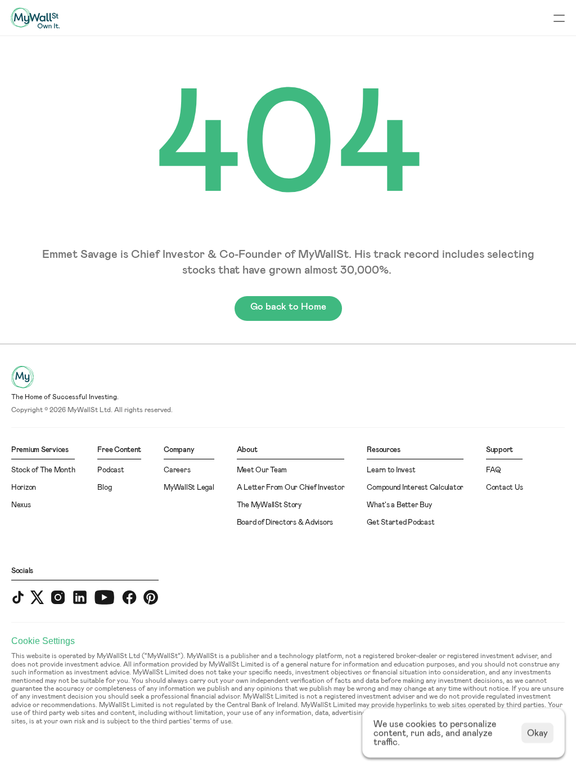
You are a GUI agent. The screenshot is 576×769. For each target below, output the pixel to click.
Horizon (23, 487)
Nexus (21, 505)
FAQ (493, 470)
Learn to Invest (391, 470)
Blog (104, 487)
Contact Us (504, 487)
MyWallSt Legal (189, 487)
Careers (177, 470)
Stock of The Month (43, 470)
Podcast (110, 470)
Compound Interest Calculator (415, 487)
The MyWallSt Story (269, 505)
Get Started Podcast (400, 522)
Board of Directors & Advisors (285, 522)
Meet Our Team (262, 470)
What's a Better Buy (399, 505)
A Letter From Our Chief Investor (291, 487)
